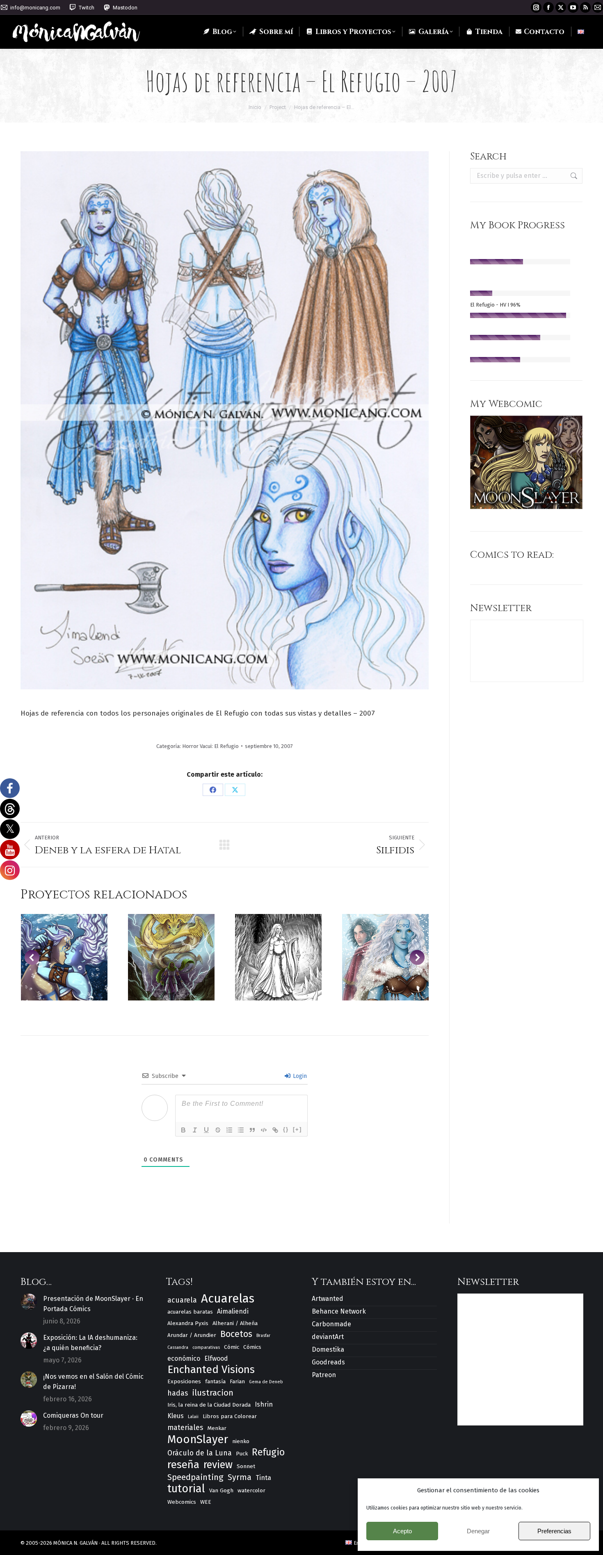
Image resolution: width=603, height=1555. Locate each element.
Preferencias (554, 1531)
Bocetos (236, 1334)
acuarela (182, 1300)
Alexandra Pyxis (187, 1323)
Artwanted (327, 1299)
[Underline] (206, 1130)
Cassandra (177, 1347)
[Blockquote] (252, 1130)
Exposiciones (184, 1381)
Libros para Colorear (230, 1416)
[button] (32, 957)
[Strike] (218, 1130)
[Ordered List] (229, 1130)
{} (286, 1129)
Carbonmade (331, 1324)
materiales (185, 1427)
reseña (183, 1465)
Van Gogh (221, 1490)
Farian (237, 1381)
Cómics (252, 1347)
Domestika (328, 1349)
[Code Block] (264, 1130)
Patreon (324, 1375)
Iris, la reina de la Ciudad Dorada (209, 1404)
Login (299, 1076)
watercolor (251, 1490)
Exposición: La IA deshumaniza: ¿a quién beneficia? (90, 1343)
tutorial (186, 1489)
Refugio (268, 1452)
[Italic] (195, 1130)
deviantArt (328, 1337)
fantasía (215, 1381)
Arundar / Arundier (191, 1335)
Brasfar (263, 1335)
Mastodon (125, 8)
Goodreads (328, 1362)
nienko (240, 1441)
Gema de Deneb (266, 1381)
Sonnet (246, 1466)
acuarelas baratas (190, 1311)
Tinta (263, 1478)
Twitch (86, 8)
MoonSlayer (197, 1439)
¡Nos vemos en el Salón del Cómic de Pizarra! (93, 1382)
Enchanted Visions (211, 1369)
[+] (297, 1129)
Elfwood (216, 1358)
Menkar (216, 1428)
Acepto (402, 1531)
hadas (177, 1393)
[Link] (275, 1130)
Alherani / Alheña (235, 1323)
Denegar (478, 1531)
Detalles (64, 957)
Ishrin (264, 1404)
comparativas (206, 1347)
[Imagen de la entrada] (29, 1302)
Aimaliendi (233, 1311)
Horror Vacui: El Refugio (210, 746)
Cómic (231, 1347)
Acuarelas (227, 1299)
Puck (242, 1453)
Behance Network (339, 1311)
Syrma (239, 1477)
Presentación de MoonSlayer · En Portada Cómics (93, 1304)
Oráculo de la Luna (199, 1452)
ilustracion (212, 1393)
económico (183, 1358)
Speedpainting (195, 1477)
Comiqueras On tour (73, 1415)
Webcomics (181, 1501)
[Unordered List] (241, 1130)
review (218, 1465)
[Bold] (183, 1130)
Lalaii (193, 1416)
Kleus (175, 1416)
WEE (205, 1501)
